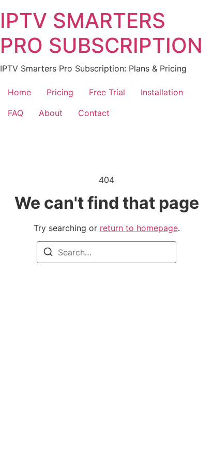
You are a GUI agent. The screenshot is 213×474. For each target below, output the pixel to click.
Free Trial (107, 92)
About (51, 113)
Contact (94, 113)
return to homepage (139, 228)
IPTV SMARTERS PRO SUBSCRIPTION (101, 33)
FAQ (15, 113)
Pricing (60, 92)
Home (19, 92)
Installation (162, 92)
